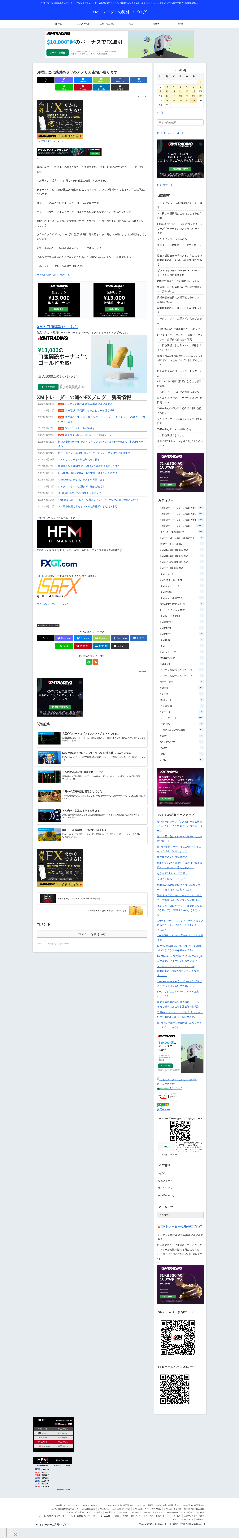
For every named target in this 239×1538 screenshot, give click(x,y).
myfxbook (199, 1512)
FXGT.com (43, 550)
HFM (39, 518)
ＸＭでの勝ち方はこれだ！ (172, 879)
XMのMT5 (134, 1512)
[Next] (10, 1532)
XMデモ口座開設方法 (86, 1509)
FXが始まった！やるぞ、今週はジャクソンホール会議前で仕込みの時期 (180, 337)
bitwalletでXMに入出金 (194, 1509)
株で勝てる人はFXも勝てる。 (173, 857)
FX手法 (125, 1516)
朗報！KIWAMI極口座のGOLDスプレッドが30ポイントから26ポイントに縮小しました (180, 360)
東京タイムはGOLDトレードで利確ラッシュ (179, 247)
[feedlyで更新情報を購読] (89, 662)
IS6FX (40, 576)
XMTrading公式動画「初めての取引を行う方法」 (179, 410)
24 (167, 100)
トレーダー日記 (174, 1516)
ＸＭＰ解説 (156, 1509)
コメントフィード (168, 1188)
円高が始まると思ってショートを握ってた (179, 373)
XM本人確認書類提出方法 (62, 1509)
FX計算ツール (165, 185)
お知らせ (200, 1519)
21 (193, 96)
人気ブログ (175, 1088)
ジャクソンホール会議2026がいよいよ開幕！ (179, 205)
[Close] (15, 1534)
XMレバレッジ (171, 1512)
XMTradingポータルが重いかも (174, 429)
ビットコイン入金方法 (74, 1512)
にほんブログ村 (166, 1084)
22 (200, 96)
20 (187, 96)
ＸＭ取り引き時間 (94, 1512)
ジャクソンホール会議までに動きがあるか (179, 320)
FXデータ (160, 1516)
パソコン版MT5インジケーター (83, 1516)
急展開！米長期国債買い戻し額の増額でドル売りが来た (179, 289)
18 (173, 96)
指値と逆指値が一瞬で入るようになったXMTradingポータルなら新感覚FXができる (179, 260)
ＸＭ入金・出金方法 (172, 1509)
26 (180, 100)
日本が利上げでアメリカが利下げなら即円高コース (179, 400)
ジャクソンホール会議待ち (172, 239)
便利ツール (136, 1516)
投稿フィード (165, 1180)
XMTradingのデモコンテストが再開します (179, 310)
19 (180, 96)
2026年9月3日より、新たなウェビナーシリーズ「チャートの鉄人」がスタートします (180, 228)
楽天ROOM (163, 1109)
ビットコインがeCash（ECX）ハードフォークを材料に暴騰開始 (179, 272)
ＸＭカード (157, 1512)
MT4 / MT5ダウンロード (170, 132)
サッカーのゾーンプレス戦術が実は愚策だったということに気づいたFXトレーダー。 (180, 826)
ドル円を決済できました (171, 435)
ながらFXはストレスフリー (172, 873)
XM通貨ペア (110, 1512)
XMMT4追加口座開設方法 (167, 1505)
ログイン (163, 1173)
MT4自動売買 (187, 1512)
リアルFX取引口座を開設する (53, 274)
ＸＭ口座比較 (104, 1509)
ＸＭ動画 (146, 1512)
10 (167, 91)
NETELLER (105, 1516)
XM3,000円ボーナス (121, 1509)
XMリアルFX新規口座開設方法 (119, 1505)
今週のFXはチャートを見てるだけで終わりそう (180, 443)
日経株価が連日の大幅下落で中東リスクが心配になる (179, 299)
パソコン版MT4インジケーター (53, 1516)
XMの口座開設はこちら (57, 327)
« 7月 (160, 112)
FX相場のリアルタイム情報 (48, 625)
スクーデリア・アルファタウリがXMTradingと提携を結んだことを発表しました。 (179, 971)
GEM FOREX (187, 1519)
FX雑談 (116, 1516)
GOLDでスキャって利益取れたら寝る (178, 281)
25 (173, 100)
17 (167, 96)
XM (39, 158)
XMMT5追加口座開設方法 (192, 1505)
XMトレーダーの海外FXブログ (181, 1226)
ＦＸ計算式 (148, 1516)
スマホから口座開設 (144, 1505)
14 (193, 91)
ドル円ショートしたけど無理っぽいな (178, 392)
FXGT (176, 1519)
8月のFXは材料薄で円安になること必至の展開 (179, 383)
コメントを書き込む (92, 934)
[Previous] (3, 1532)
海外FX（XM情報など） (92, 1505)
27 (187, 100)
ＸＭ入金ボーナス (140, 1509)
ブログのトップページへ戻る (53, 604)
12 (180, 91)
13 (187, 91)
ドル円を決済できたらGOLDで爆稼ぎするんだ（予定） (179, 347)
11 (173, 91)
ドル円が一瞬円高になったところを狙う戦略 (179, 215)
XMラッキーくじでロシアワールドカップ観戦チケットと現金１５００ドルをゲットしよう (180, 925)
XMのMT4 (123, 1512)
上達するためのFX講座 (194, 1516)
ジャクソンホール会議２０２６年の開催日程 (179, 421)
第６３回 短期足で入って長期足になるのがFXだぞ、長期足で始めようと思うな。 (179, 910)
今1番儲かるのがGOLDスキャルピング (178, 329)
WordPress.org (166, 1195)
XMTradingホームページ (50, 141)
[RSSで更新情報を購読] (95, 662)
